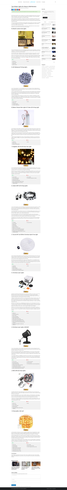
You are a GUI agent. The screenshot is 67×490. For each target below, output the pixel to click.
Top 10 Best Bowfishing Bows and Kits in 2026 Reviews (46, 51)
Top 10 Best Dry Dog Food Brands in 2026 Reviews (46, 36)
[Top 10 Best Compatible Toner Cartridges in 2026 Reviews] (54, 48)
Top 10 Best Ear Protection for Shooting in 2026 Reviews (46, 58)
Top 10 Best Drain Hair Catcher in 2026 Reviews (46, 24)
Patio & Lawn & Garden (44, 75)
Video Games (47, 77)
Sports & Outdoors (44, 76)
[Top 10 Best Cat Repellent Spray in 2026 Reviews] (54, 43)
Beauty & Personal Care (26, 1)
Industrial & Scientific (50, 71)
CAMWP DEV (24, 488)
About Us (51, 488)
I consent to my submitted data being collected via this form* (49, 16)
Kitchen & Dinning (44, 72)
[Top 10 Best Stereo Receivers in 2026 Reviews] (54, 55)
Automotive (43, 66)
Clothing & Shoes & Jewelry (52, 67)
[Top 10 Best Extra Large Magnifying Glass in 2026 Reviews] (54, 32)
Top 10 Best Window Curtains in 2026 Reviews (25, 468)
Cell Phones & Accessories (45, 67)
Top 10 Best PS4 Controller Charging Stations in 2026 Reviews (46, 40)
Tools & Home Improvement (50, 76)
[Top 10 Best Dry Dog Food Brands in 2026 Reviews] (54, 36)
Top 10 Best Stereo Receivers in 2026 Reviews (46, 55)
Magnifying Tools (49, 72)
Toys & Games (43, 77)
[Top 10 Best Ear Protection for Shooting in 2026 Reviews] (54, 58)
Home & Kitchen (38, 1)
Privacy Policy (54, 488)
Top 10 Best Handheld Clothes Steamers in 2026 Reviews (15, 468)
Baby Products (20, 1)
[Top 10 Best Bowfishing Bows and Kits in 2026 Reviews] (54, 51)
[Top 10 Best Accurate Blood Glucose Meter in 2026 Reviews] (54, 28)
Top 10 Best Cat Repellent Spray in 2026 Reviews (46, 43)
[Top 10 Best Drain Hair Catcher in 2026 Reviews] (54, 24)
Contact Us (48, 488)
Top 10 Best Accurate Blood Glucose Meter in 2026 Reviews (46, 28)
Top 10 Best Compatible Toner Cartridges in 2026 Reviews (45, 47)
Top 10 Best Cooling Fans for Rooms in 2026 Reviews (36, 468)
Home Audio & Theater (44, 71)
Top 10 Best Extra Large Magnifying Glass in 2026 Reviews (46, 32)
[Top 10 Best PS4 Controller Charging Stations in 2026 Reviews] (54, 40)
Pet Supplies (43, 1)
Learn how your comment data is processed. (25, 486)
